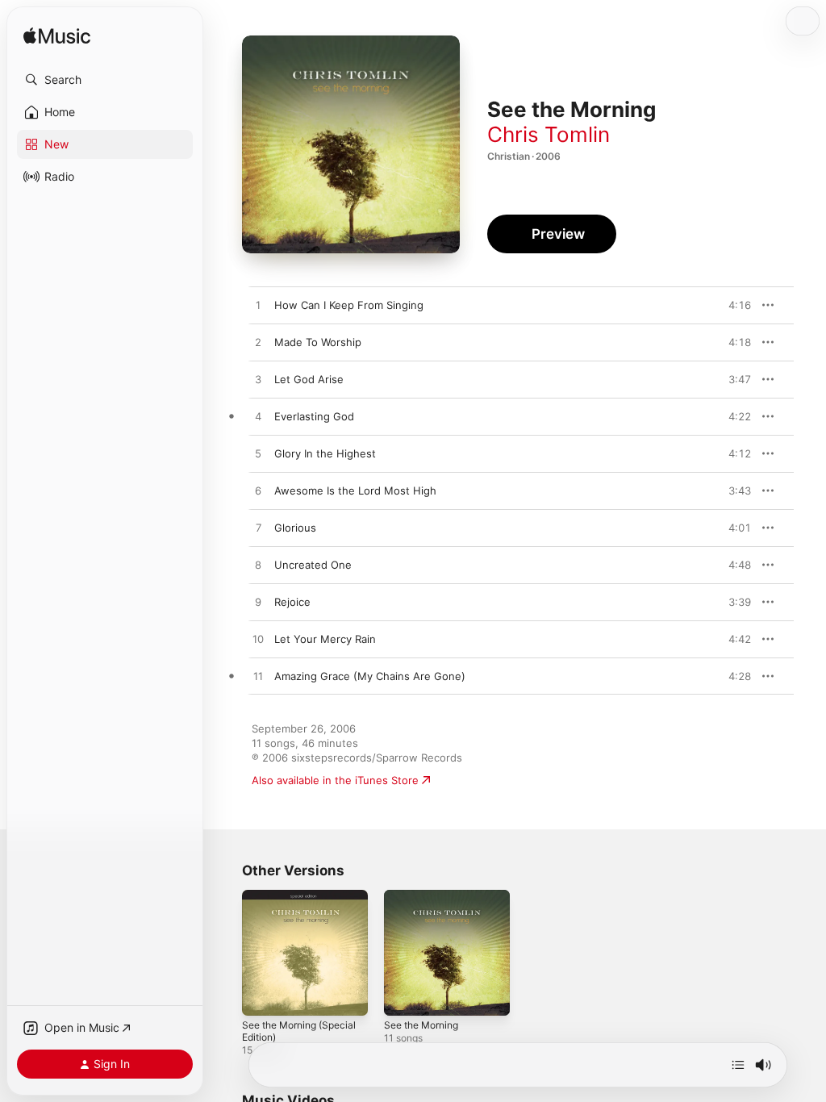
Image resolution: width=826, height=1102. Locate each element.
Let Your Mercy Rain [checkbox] (325, 638)
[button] (105, 80)
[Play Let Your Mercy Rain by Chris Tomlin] (258, 639)
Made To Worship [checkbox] (317, 342)
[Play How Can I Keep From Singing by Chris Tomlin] (258, 305)
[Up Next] (738, 1065)
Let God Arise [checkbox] (309, 379)
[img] (56, 36)
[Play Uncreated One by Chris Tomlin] (258, 565)
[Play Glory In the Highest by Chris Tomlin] (258, 454)
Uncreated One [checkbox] (313, 564)
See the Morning (421, 1025)
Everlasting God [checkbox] (314, 416)
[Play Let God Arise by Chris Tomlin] (258, 380)
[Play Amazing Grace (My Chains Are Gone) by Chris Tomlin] (258, 677)
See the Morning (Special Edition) (299, 1031)
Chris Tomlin (548, 134)
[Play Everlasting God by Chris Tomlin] (258, 417)
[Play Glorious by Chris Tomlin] (258, 528)
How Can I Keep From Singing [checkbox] (348, 304)
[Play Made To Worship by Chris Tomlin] (258, 343)
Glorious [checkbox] (295, 527)
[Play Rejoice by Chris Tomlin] (258, 602)
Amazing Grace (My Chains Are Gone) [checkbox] (369, 676)
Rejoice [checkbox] (292, 601)
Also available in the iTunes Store (335, 780)
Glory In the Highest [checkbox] (325, 453)
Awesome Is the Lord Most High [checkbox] (355, 490)
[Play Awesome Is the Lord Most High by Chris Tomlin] (258, 491)
